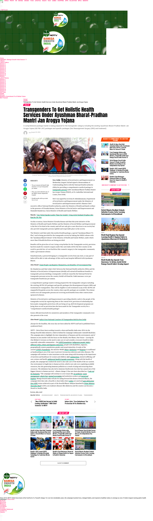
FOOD (32, 0)
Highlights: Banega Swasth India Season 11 (13, 59)
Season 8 (3, 74)
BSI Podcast (4, 98)
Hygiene (82, 350)
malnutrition (74, 357)
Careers (2, 512)
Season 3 (3, 67)
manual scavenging (55, 376)
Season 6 (3, 71)
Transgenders (88, 395)
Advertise (3, 502)
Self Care (3, 92)
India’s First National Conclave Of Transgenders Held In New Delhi (62, 319)
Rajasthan (73, 0)
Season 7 (3, 72)
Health (2, 93)
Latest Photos (4, 78)
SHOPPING (61, 0)
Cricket (26, 0)
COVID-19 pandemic (43, 350)
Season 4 (3, 68)
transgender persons (60, 190)
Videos (2, 61)
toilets (71, 381)
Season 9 (3, 75)
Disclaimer (3, 506)
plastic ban (44, 376)
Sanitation (72, 350)
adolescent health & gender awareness (61, 359)
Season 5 (3, 69)
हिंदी (16, 0)
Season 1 (3, 64)
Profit (12, 0)
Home (2, 58)
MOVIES (20, 0)
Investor (2, 508)
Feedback (3, 505)
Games (54, 0)
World (6, 0)
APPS (66, 0)
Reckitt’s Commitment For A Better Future (13, 96)
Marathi (85, 0)
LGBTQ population (65, 342)
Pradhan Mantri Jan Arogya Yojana (71, 395)
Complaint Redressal (6, 509)
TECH (49, 0)
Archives (2, 501)
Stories (2, 95)
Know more (10, 499)
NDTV (1, 0)
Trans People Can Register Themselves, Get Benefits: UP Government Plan (65, 265)
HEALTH (44, 0)
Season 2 (3, 65)
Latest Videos (4, 62)
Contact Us (3, 511)
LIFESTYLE (38, 0)
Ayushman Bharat (47, 395)
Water (67, 350)
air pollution (77, 374)
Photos (2, 76)
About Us (3, 503)
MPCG (80, 0)
